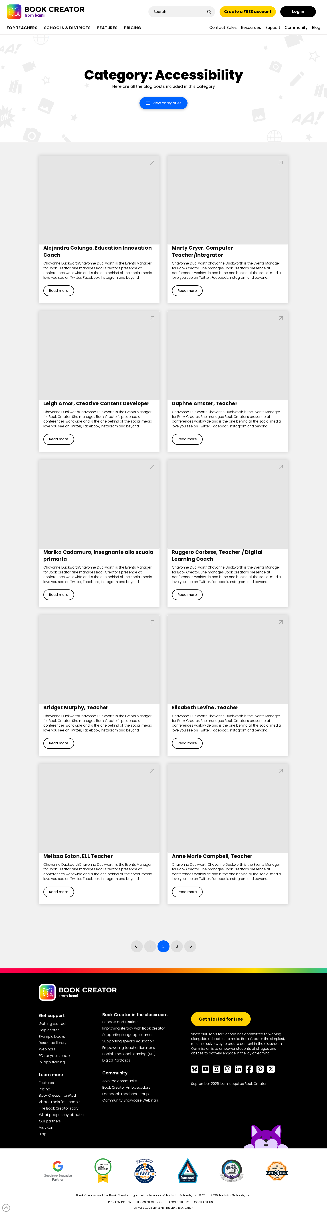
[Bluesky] (194, 1069)
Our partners (50, 1121)
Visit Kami (47, 1127)
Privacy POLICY (119, 1202)
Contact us (203, 1202)
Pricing (44, 1089)
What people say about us (62, 1114)
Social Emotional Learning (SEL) (128, 1053)
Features (46, 1082)
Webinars (47, 1049)
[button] (163, 103)
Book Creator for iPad (57, 1095)
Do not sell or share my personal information (163, 1208)
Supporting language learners (128, 1034)
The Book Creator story (59, 1108)
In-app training (52, 1062)
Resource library (53, 1042)
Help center (49, 1030)
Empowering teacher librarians (128, 1047)
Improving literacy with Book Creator (133, 1028)
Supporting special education (128, 1041)
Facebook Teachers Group (125, 1093)
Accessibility (178, 1202)
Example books (52, 1036)
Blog (42, 1133)
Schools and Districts (120, 1021)
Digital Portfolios (116, 1060)
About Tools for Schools (59, 1101)
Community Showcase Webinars (130, 1100)
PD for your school (55, 1055)
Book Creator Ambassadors (126, 1087)
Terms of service (150, 1202)
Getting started (52, 1023)
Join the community (119, 1081)
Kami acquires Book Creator (243, 1083)
